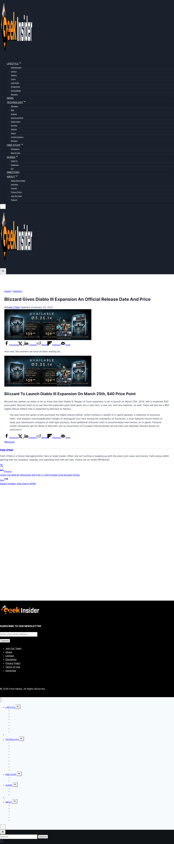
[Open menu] (3, 271)
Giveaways (15, 149)
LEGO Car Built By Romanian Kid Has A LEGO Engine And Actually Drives (40, 473)
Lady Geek (15, 83)
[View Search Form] (3, 206)
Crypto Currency (17, 137)
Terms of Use (12, 667)
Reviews (14, 141)
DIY (12, 169)
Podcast (14, 200)
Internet (14, 129)
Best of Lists (15, 153)
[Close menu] (0, 700)
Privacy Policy (16, 192)
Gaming (14, 75)
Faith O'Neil (13, 307)
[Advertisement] (81, 517)
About (8, 652)
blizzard (9, 442)
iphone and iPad (17, 118)
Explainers (15, 165)
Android (14, 114)
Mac (12, 110)
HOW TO (14, 161)
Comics (14, 71)
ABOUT (8, 802)
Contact (14, 188)
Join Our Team (16, 196)
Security (14, 125)
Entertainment (16, 67)
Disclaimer (11, 659)
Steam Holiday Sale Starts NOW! (18, 482)
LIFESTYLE (10, 707)
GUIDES (8, 785)
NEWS (10, 98)
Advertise (14, 184)
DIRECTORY (13, 172)
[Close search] (2, 832)
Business (14, 94)
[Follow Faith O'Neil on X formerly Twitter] (1, 466)
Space (13, 133)
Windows (14, 106)
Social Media (16, 91)
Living (13, 79)
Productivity (15, 87)
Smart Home (15, 122)
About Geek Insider (18, 181)
